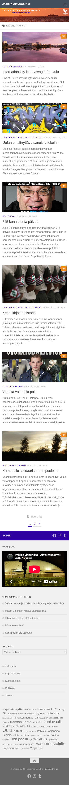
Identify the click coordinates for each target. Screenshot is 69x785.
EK (56, 709)
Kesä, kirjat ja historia (19, 313)
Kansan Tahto (20, 722)
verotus (6, 748)
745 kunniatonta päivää (20, 222)
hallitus (30, 713)
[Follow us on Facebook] (54, 535)
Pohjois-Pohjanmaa (48, 731)
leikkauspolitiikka (14, 726)
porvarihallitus (36, 735)
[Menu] (65, 4)
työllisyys (53, 739)
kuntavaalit (53, 722)
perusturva (31, 731)
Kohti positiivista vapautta (18, 632)
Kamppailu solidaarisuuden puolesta (30, 471)
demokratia (29, 709)
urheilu (15, 744)
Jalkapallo (9, 137)
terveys (5, 740)
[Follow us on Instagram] (59, 535)
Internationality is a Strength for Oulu (30, 72)
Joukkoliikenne (56, 718)
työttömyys (7, 744)
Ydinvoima (25, 748)
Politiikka (24, 137)
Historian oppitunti (14, 625)
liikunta (31, 726)
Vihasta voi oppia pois (19, 392)
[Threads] (65, 535)
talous (55, 735)
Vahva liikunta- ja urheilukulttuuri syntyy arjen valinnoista (34, 603)
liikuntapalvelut (43, 726)
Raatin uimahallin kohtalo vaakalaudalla (25, 610)
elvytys (62, 709)
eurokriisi (12, 713)
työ (31, 740)
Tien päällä (19, 739)
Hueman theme (51, 769)
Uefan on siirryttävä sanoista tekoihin (30, 143)
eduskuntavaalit (44, 709)
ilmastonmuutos (23, 717)
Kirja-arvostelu (12, 386)
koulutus (37, 722)
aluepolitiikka (8, 709)
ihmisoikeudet (7, 718)
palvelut (19, 731)
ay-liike (19, 709)
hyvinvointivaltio (48, 713)
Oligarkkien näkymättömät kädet (22, 618)
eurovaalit (22, 714)
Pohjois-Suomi (10, 735)
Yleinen (37, 137)
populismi (25, 735)
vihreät (15, 748)
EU (4, 713)
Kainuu (5, 722)
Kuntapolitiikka (12, 66)
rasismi (46, 735)
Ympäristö (36, 748)
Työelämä (40, 739)
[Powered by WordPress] (24, 769)
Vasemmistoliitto (50, 743)
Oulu (7, 730)
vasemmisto (27, 744)
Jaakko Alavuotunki (16, 4)
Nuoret (55, 726)
